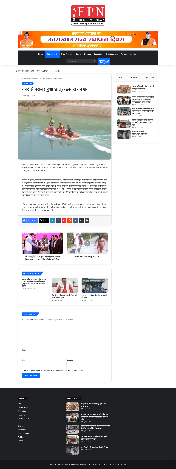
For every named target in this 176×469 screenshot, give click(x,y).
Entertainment (112, 54)
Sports (133, 54)
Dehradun (22, 411)
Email (24, 360)
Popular (134, 77)
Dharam (87, 54)
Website (69, 360)
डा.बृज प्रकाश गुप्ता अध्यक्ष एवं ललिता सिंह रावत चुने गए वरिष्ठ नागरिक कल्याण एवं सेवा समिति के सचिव (143, 99)
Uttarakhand (51, 54)
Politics (124, 54)
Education (98, 54)
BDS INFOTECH (120, 465)
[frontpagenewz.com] (88, 15)
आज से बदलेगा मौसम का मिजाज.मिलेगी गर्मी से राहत (95, 447)
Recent (121, 77)
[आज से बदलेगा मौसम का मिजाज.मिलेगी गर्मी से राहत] (124, 134)
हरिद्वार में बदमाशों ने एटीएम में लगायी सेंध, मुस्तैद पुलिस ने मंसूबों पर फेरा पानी (142, 122)
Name (24, 350)
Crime (78, 54)
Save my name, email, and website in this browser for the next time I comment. (54, 370)
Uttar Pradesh (67, 54)
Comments (149, 77)
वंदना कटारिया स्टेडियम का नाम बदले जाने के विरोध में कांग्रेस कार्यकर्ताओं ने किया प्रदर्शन (143, 110)
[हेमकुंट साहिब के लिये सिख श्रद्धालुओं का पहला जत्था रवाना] (124, 89)
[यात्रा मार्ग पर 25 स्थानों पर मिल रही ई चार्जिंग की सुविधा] (95, 285)
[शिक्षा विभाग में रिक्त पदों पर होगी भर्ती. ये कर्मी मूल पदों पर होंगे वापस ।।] (65, 285)
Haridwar (21, 415)
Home (40, 54)
